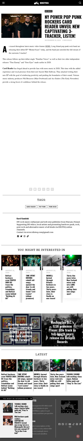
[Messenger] (35, 189)
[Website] (27, 236)
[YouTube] (70, 424)
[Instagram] (24, 236)
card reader (31, 207)
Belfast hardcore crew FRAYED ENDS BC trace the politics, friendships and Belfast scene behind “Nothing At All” (10, 287)
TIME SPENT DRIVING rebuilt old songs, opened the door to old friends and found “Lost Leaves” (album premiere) (30, 287)
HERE (47, 46)
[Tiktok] (73, 424)
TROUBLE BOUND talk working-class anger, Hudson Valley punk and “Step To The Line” (21, 408)
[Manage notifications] (78, 436)
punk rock (53, 207)
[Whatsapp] (43, 189)
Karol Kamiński (23, 218)
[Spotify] (77, 424)
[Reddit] (47, 189)
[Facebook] (30, 189)
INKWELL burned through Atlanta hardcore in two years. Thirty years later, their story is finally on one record (51, 287)
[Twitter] (39, 189)
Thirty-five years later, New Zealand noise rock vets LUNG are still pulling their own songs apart (72, 284)
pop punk (42, 207)
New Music (48, 11)
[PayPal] (80, 424)
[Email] (52, 189)
